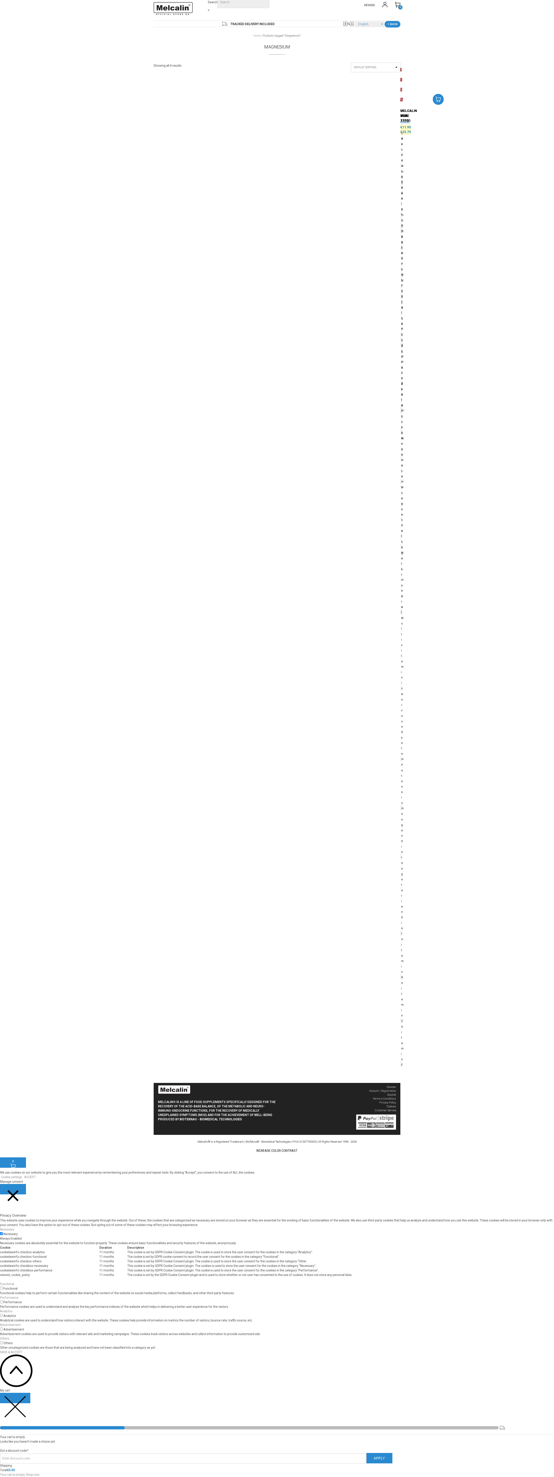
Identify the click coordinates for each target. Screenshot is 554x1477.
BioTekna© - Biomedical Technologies (211, 1119)
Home (256, 35)
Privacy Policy (387, 1102)
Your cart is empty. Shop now (20, 1474)
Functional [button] (7, 1284)
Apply (379, 1458)
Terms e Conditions (384, 1098)
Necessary (10, 1234)
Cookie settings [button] (11, 1177)
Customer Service (385, 1110)
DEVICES (369, 5)
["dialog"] (277, 1432)
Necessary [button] (7, 1229)
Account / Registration (382, 1090)
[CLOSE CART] (15, 1398)
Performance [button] (9, 1297)
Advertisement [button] (10, 1325)
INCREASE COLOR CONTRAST (277, 1150)
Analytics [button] (6, 1311)
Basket (391, 1094)
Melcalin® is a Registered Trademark (221, 1141)
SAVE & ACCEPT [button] (11, 1352)
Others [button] (4, 1338)
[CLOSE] (13, 1189)
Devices (391, 1087)
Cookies (391, 1106)
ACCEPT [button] (30, 1177)
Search (212, 2)
